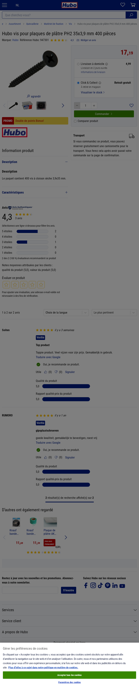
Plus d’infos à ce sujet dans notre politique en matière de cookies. (43, 667)
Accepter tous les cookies (69, 675)
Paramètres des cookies (69, 682)
